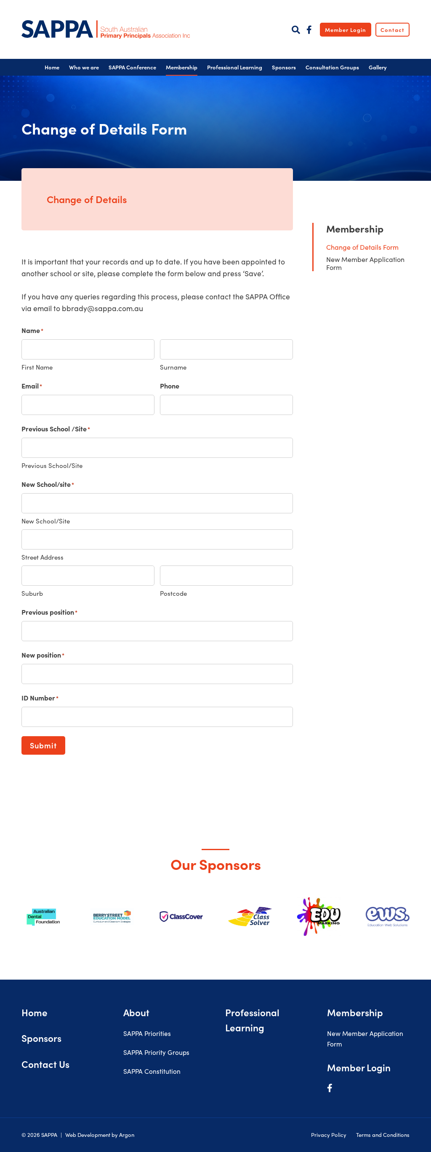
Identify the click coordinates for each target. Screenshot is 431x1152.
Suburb (32, 593)
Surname (173, 367)
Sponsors (41, 1037)
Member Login (345, 30)
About (136, 1012)
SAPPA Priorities (147, 1033)
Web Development (87, 1135)
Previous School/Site (51, 465)
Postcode (173, 593)
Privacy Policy (328, 1135)
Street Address (42, 557)
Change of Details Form (362, 247)
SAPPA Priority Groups (156, 1052)
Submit (43, 745)
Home (34, 1012)
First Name (37, 367)
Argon (126, 1135)
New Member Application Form (365, 263)
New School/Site (45, 521)
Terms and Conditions (383, 1135)
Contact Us (45, 1063)
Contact (392, 30)
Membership (354, 228)
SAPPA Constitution (152, 1071)
